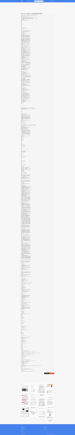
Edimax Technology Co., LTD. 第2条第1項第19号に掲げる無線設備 (41, 416)
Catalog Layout (25, 417)
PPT (33, 415)
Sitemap (22, 429)
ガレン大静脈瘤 (25, 393)
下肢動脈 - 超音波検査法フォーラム (33, 394)
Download (47, 373)
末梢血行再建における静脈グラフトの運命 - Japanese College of (33, 407)
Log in (44, 428)
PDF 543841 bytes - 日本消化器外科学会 (41, 408)
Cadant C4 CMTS (50, 394)
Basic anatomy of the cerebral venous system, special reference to (50, 420)
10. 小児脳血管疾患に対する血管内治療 (50, 407)
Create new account (45, 429)
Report (52, 373)
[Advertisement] (37, 8)
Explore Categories (22, 428)
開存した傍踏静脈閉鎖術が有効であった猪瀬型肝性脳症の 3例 (41, 395)
